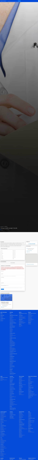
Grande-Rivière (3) (30, 397)
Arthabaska (20, 377)
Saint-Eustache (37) (12, 387)
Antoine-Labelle (12, 377)
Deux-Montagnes (12, 384)
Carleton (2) (29, 378)
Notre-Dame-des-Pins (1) (2, 414)
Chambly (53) (11, 340)
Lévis (1, 437)
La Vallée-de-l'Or (2, 318)
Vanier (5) (1, 380)
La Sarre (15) (1, 317)
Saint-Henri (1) (1, 421)
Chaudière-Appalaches (3, 411)
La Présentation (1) (12, 357)
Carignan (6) (11, 339)
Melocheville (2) (11, 324)
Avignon (29, 377)
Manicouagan (12, 416)
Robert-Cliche (2, 451)
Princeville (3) (20, 390)
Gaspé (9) (29, 389)
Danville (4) (29, 426)
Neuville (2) (20, 432)
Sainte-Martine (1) (11, 325)
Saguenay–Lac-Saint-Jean (32, 458)
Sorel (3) (10, 367)
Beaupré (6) (20, 420)
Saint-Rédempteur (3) (2, 442)
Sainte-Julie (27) (11, 363)
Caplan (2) (29, 384)
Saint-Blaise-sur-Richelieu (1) (12, 348)
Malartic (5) (1, 319)
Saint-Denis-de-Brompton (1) (31, 422)
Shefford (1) (11, 336)
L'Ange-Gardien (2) (20, 422)
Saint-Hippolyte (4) (11, 391)
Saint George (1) (2, 415)
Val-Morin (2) (11, 398)
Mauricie (20, 312)
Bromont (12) (11, 328)
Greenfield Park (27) (12, 317)
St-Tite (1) (20, 326)
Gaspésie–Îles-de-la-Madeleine (32, 376)
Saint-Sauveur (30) (11, 402)
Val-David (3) (11, 397)
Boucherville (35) (11, 316)
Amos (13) (1, 314)
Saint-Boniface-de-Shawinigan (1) (22, 322)
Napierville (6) (11, 354)
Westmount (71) (30, 321)
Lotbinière (1, 444)
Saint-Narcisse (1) (21, 316)
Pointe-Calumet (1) (11, 386)
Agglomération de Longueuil (14, 315)
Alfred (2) (1, 452)
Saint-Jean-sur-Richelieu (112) (13, 349)
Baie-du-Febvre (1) (21, 392)
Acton (10, 313)
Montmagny (2, 449)
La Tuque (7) (20, 314)
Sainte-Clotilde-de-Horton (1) (22, 380)
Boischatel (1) (20, 421)
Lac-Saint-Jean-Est (30, 459)
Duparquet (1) (1, 316)
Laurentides (11, 376)
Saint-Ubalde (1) (20, 436)
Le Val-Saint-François (31, 420)
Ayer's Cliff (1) (29, 429)
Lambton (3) (29, 416)
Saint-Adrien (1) (29, 427)
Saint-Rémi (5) (11, 355)
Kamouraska (11, 459)
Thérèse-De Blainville (13, 408)
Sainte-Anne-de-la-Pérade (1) (22, 317)
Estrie (29, 411)
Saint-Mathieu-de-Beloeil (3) (12, 344)
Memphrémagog (30, 428)
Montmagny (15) (2, 450)
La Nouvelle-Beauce (3, 425)
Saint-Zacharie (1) (2, 436)
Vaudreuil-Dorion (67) (12, 374)
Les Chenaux (21, 315)
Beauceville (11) (2, 453)
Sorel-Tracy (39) (11, 368)
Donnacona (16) (20, 431)
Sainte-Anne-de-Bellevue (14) (31, 319)
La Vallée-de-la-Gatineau (22, 459)
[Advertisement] (12, 237)
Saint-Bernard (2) (2, 427)
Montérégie (11, 312)
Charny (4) (1, 438)
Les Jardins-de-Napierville (13, 353)
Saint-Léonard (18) (30, 318)
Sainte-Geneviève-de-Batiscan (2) (22, 318)
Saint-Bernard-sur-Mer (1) (21, 415)
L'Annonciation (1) (11, 378)
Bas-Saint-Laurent (12, 458)
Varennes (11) (11, 364)
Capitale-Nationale (21, 411)
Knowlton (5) (11, 331)
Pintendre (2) (1, 439)
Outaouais (20, 458)
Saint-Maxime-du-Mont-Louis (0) (31, 393)
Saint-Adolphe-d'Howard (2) (12, 401)
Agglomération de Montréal (32, 313)
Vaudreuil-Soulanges (12, 373)
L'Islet (1, 423)
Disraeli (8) (1, 432)
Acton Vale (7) (11, 314)
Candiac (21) (11, 370)
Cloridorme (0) (29, 388)
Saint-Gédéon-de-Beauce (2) (3, 416)
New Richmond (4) (30, 385)
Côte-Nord (11, 411)
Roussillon (11, 369)
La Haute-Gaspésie (31, 391)
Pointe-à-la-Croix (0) (30, 381)
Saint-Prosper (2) (2, 435)
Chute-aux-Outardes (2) (12, 418)
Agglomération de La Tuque (23, 313)
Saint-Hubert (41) (11, 320)
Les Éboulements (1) (21, 414)
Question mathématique (3, 285)
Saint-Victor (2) (1, 455)
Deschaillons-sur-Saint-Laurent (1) (22, 384)
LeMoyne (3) (11, 318)
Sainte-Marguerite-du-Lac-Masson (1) (13, 404)
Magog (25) (29, 430)
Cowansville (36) (11, 329)
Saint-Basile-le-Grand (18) (12, 342)
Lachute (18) (11, 382)
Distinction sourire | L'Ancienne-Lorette (5, 303)
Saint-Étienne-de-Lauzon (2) (3, 440)
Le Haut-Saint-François (31, 418)
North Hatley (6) (29, 431)
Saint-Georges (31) (2, 417)
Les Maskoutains (12, 356)
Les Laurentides (12, 393)
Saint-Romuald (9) (2, 443)
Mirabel (11, 406)
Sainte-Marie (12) (2, 429)
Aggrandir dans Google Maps (31, 264)
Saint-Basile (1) (20, 434)
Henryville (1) (11, 346)
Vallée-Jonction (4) (2, 430)
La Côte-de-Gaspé (30, 387)
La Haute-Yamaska (12, 333)
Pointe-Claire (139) (30, 316)
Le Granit (29, 414)
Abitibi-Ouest (2, 315)
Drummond (20, 385)
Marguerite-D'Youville (13, 361)
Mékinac (20, 324)
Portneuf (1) (20, 433)
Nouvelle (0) (29, 380)
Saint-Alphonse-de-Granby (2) (12, 335)
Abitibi (1, 313)
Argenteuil (11, 380)
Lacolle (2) (11, 347)
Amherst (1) (11, 394)
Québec (1, 376)
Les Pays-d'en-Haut (12, 399)
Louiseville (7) (20, 320)
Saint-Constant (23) (12, 372)
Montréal (29, 312)
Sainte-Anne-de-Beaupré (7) (21, 423)
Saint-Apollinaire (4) (2, 447)
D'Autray (1, 459)
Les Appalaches (2, 431)
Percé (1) (29, 398)
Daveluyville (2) (20, 378)
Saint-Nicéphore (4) (21, 387)
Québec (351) (1, 378)
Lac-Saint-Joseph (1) (21, 427)
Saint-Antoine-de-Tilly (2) (2, 446)
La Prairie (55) (11, 371)
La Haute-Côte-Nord (12, 414)
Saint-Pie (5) (11, 359)
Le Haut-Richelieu (12, 345)
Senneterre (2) (1, 320)
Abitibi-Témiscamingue (3, 312)
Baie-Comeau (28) (11, 417)
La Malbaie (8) (20, 418)
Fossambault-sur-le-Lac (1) (21, 425)
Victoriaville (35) (20, 381)
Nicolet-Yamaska (21, 391)
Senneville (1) (29, 320)
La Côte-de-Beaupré (22, 419)
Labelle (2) (11, 395)
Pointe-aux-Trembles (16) (30, 315)
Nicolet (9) (20, 393)
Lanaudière (1, 458)
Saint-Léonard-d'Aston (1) (21, 394)
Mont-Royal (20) (29, 314)
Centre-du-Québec (21, 376)
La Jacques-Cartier (21, 424)
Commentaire (2, 277)
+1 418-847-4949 (4, 306)
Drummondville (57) (21, 386)
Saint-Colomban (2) (12, 390)
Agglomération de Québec (4, 377)
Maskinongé (20, 319)
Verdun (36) (29, 323)
